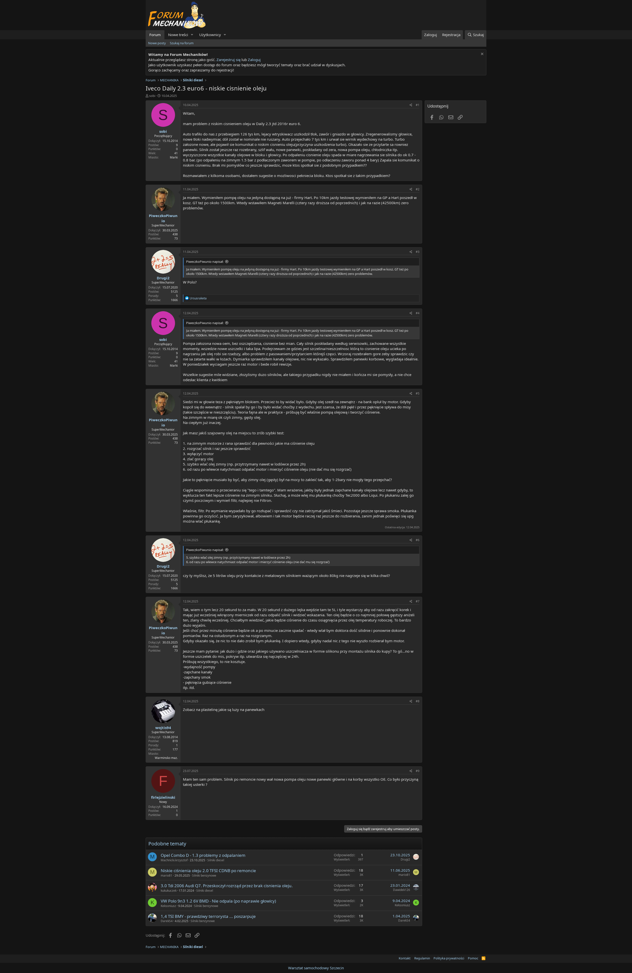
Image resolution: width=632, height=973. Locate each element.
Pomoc (473, 958)
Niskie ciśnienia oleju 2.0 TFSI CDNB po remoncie (208, 870)
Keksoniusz (168, 906)
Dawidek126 (401, 890)
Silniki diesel (215, 860)
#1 (417, 105)
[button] (192, 34)
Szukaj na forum (182, 43)
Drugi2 (163, 277)
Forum (155, 34)
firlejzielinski (163, 797)
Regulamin (422, 958)
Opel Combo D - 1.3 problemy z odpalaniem (203, 855)
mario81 (166, 875)
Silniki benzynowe (204, 875)
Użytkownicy (210, 34)
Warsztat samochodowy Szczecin (316, 967)
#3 (417, 252)
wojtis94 (163, 727)
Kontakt (405, 958)
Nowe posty (157, 43)
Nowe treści (178, 34)
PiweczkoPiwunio (163, 218)
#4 (417, 313)
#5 (417, 393)
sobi (152, 95)
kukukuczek (169, 890)
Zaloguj (254, 59)
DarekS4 (167, 921)
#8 (417, 701)
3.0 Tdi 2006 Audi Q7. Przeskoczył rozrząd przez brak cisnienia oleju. (227, 885)
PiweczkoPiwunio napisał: (204, 261)
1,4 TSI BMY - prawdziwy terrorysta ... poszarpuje (208, 916)
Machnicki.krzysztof (174, 860)
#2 (417, 189)
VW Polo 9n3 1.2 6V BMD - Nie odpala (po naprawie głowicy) (218, 901)
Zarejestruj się (228, 59)
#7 (417, 601)
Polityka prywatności (449, 958)
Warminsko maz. (166, 758)
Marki (174, 157)
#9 (417, 771)
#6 (417, 540)
